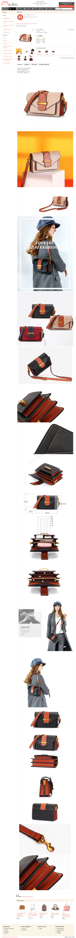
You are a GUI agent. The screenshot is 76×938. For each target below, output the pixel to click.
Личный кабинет (70, 0)
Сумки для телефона (7, 50)
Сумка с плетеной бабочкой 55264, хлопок (55, 914)
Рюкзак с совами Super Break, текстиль (43, 914)
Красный (46, 54)
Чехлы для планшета (7, 56)
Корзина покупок (66, 3)
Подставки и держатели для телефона (8, 59)
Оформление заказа (66, 6)
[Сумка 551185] (25, 37)
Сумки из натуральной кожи (8, 22)
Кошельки (5, 43)
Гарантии (7, 931)
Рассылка (59, 933)
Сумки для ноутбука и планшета (7, 47)
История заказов (60, 930)
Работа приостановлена (29, 14)
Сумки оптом (6, 18)
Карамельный (39, 54)
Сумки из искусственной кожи (9, 26)
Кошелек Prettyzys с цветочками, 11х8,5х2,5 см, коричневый (22, 915)
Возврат (6, 933)
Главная (6, 8)
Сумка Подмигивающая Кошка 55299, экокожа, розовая (66, 915)
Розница (20, 8)
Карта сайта (24, 930)
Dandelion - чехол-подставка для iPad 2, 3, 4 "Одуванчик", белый (32, 915)
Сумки (4, 37)
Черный (53, 54)
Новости (19, 12)
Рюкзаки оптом (6, 32)
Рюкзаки (5, 40)
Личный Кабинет (60, 928)
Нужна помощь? (40, 1)
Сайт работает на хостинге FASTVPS (9, 937)
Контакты (49, 8)
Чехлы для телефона (7, 53)
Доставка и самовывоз (9, 928)
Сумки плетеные (7, 29)
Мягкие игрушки (6, 63)
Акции (42, 8)
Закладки (59, 931)
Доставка (27, 8)
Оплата (35, 8)
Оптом (13, 8)
